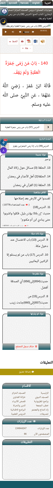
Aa (26, 48)
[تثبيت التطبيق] (3, 150)
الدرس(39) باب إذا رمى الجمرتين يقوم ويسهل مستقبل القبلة (31, 148)
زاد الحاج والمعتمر (40, 410)
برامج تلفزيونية (41, 401)
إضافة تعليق (25, 372)
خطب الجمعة (42, 406)
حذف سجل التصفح (25, 347)
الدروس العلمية (18, 414)
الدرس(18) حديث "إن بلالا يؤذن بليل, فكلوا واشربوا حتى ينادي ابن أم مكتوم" (26, 205)
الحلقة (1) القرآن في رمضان (29, 177)
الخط (15, 41)
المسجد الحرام (18, 393)
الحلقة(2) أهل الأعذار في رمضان (26, 168)
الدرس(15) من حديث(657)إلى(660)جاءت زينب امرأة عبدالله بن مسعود (28, 296)
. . (3, 484)
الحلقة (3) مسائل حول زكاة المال (26, 160)
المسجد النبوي (41, 397)
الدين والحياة (19, 406)
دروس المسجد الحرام (25, 10)
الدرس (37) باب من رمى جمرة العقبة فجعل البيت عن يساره (22, 129)
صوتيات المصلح (44, 10)
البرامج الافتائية (17, 410)
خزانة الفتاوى (19, 397)
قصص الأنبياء (18, 401)
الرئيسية (44, 393)
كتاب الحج (38, 14)
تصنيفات (44, 414)
